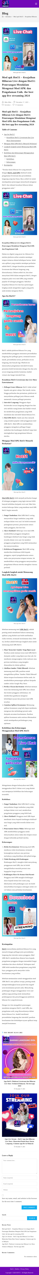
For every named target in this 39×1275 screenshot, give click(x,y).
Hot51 (4, 949)
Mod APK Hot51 (8, 498)
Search (4, 1215)
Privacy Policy (24, 1269)
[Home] (3, 16)
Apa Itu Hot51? (9, 134)
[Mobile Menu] (36, 4)
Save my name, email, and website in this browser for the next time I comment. (19, 1199)
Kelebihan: (10, 159)
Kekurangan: (11, 162)
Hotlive (17, 1269)
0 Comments (19, 105)
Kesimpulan (8, 165)
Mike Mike (8, 102)
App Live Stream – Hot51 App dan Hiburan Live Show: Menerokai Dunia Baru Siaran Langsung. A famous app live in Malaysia (19, 1141)
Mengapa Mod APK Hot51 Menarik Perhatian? (20, 144)
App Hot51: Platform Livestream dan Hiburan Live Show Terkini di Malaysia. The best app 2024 (19, 1084)
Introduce (7, 105)
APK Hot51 (24, 629)
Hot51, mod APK (14, 173)
